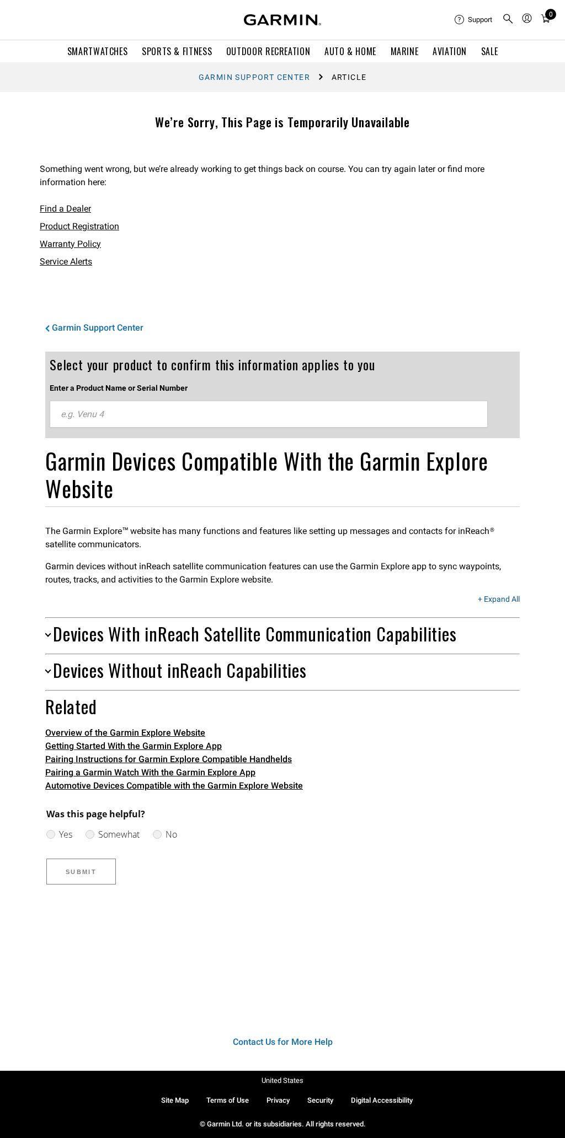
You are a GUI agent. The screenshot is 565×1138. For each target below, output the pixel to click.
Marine (405, 51)
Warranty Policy (70, 244)
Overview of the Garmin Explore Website (125, 732)
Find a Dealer (65, 208)
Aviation (450, 51)
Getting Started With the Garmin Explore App (133, 746)
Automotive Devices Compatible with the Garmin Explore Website (174, 785)
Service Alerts (66, 261)
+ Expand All (499, 599)
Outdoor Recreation (268, 51)
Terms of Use (227, 1100)
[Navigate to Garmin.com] (282, 20)
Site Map (175, 1100)
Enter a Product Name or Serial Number (119, 388)
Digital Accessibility (382, 1100)
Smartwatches (97, 51)
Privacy (278, 1100)
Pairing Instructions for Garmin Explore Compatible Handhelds (168, 759)
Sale (489, 51)
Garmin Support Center (254, 77)
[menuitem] (474, 20)
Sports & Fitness (177, 51)
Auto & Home (350, 51)
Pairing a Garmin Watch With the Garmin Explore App (150, 772)
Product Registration (79, 226)
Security (320, 1100)
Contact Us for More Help (283, 1042)
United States (282, 1080)
